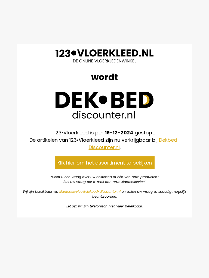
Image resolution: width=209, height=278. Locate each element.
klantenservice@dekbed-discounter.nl (90, 191)
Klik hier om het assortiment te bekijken (104, 162)
